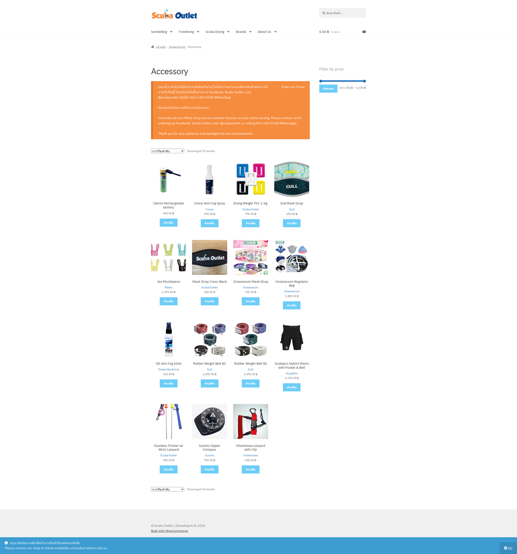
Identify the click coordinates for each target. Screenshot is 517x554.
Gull (291, 209)
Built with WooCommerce (169, 531)
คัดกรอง (328, 88)
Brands (241, 31)
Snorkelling (159, 31)
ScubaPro (292, 373)
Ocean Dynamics (168, 369)
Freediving (186, 31)
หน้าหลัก (161, 47)
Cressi (210, 209)
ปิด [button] (510, 548)
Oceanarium (250, 287)
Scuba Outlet (251, 209)
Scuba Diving (215, 31)
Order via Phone (293, 87)
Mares (168, 287)
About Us (264, 31)
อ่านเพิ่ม (168, 222)
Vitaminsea (251, 455)
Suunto (209, 455)
